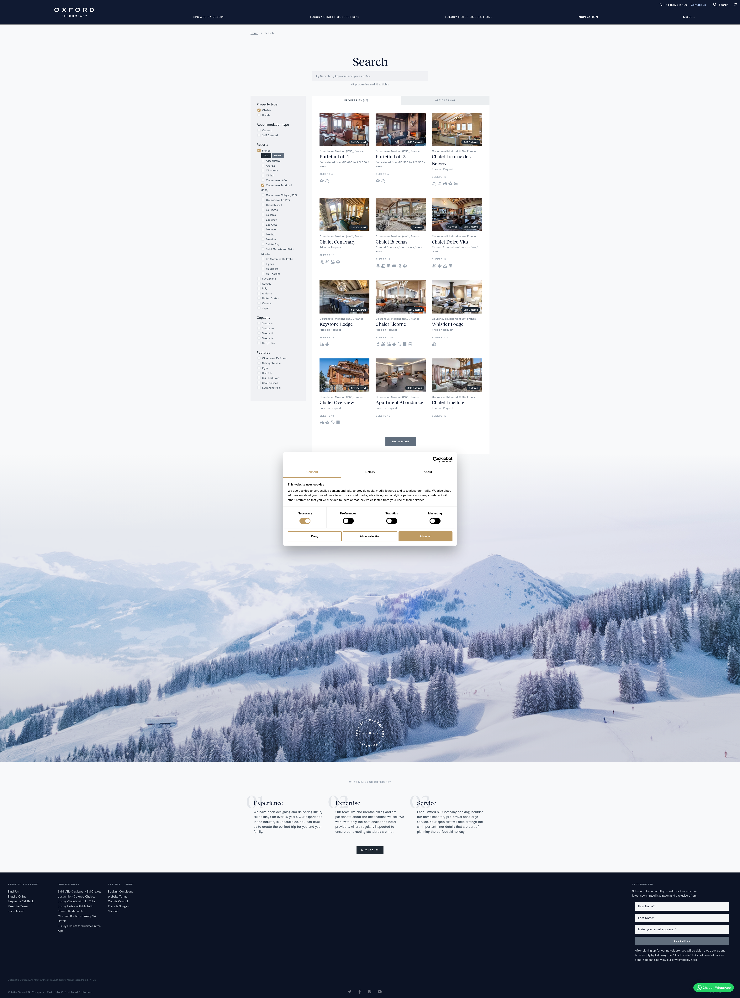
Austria (266, 283)
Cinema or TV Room (274, 358)
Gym (265, 368)
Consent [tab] (312, 472)
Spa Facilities (270, 382)
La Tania (271, 214)
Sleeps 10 (268, 328)
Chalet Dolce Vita (450, 241)
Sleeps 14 (268, 338)
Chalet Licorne (391, 324)
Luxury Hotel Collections (469, 17)
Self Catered (270, 135)
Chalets (267, 110)
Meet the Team (18, 906)
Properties (356, 100)
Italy (264, 288)
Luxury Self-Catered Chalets (76, 896)
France (266, 150)
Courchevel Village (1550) (281, 195)
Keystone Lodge (336, 324)
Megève (271, 229)
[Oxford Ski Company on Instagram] (369, 992)
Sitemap (113, 911)
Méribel (270, 234)
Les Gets (271, 224)
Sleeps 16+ (268, 343)
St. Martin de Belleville (279, 258)
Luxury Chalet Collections (335, 17)
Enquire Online (17, 896)
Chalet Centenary (338, 241)
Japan (265, 308)
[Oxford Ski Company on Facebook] (359, 992)
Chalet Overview (337, 402)
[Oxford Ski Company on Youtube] (379, 992)
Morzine (271, 239)
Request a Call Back (21, 901)
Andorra (267, 293)
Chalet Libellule (448, 402)
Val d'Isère (272, 268)
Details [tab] (370, 472)
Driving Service (271, 363)
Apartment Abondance (399, 402)
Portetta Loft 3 (390, 156)
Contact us (698, 4)
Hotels (266, 115)
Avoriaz (270, 165)
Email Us (13, 891)
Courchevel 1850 (276, 180)
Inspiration (588, 17)
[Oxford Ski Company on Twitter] (349, 992)
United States (270, 298)
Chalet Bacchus (391, 241)
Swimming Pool (271, 387)
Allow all (425, 536)
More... (689, 17)
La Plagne (272, 209)
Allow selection (370, 536)
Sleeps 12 (268, 333)
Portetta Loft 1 (334, 156)
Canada (266, 303)
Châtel (270, 175)
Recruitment (16, 911)
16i (720, 992)
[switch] (348, 521)
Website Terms (117, 896)
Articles (445, 100)
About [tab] (428, 472)
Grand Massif (274, 205)
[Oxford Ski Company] (74, 12)
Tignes (270, 264)
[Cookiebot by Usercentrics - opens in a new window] (435, 459)
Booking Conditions (120, 891)
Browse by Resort (209, 17)
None (278, 155)
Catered (267, 130)
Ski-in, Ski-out (270, 377)
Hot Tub (267, 373)
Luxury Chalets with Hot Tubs (76, 901)
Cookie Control (118, 901)
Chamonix (272, 170)
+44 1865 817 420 (675, 4)
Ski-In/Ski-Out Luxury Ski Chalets (79, 891)
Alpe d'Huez (273, 160)
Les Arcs (271, 219)
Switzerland (269, 278)
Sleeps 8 (267, 323)
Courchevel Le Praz (278, 199)
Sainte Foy (272, 244)
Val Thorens (273, 273)
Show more (401, 441)
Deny (314, 536)
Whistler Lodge (448, 324)
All (266, 155)
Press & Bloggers (119, 906)
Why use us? (370, 850)
